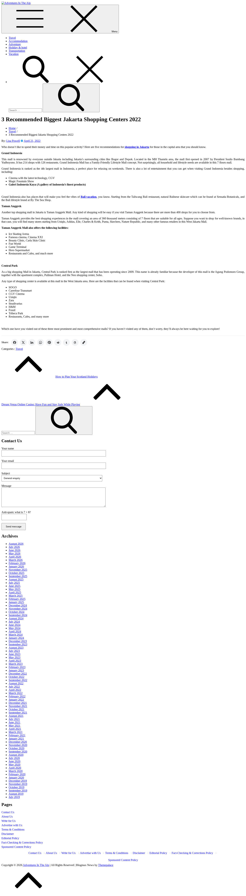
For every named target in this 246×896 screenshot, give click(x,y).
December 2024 (18, 605)
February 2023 (17, 667)
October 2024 (16, 611)
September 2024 (18, 615)
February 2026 (17, 563)
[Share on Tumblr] (66, 342)
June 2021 (14, 722)
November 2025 (18, 569)
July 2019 (14, 797)
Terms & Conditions (12, 829)
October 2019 (16, 787)
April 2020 (15, 767)
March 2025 (16, 595)
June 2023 (14, 654)
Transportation (17, 50)
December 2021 (18, 702)
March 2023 (16, 663)
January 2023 (16, 670)
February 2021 (17, 735)
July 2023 (14, 650)
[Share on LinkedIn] (31, 342)
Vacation (14, 54)
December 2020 (18, 741)
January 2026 (16, 566)
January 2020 (16, 777)
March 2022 (16, 693)
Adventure (15, 44)
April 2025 (15, 592)
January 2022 (16, 699)
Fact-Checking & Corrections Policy (22, 842)
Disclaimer (7, 833)
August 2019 (16, 793)
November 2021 (18, 706)
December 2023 (18, 641)
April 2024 (15, 631)
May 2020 (14, 764)
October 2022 (16, 676)
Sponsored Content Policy (16, 846)
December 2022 (18, 673)
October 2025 (16, 572)
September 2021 (18, 712)
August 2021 (16, 715)
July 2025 (14, 582)
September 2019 (18, 790)
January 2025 (16, 602)
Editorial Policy (10, 838)
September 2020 (18, 751)
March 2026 (16, 559)
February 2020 (17, 774)
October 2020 (16, 748)
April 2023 (15, 660)
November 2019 (18, 784)
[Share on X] (23, 342)
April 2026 (15, 556)
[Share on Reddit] (57, 342)
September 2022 (18, 680)
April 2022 (15, 689)
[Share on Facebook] (14, 342)
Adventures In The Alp (36, 865)
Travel (12, 37)
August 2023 (16, 647)
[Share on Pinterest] (49, 342)
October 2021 (16, 709)
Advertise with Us (11, 825)
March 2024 (16, 634)
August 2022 (16, 683)
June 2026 (14, 550)
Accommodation (18, 41)
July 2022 (14, 686)
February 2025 (17, 598)
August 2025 (16, 579)
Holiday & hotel (18, 47)
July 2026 (14, 546)
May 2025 (14, 589)
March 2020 (16, 771)
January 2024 (16, 637)
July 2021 (14, 719)
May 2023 (14, 657)
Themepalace (105, 865)
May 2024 (14, 628)
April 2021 (15, 728)
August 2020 (16, 754)
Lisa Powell (13, 140)
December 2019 (18, 780)
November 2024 (18, 608)
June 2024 (14, 624)
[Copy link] (83, 342)
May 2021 (14, 725)
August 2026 (16, 543)
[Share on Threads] (75, 342)
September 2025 (18, 576)
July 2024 (14, 621)
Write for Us (8, 820)
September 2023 (18, 644)
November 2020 (18, 745)
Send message (13, 526)
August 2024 (16, 618)
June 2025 (14, 585)
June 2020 (14, 761)
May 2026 (14, 553)
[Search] (63, 81)
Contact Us (7, 812)
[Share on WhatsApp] (40, 342)
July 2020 (14, 758)
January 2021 (16, 738)
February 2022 (17, 696)
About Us (7, 816)
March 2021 (16, 732)
